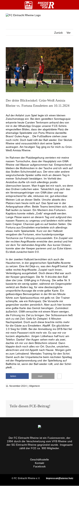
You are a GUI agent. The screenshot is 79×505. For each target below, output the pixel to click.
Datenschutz (66, 478)
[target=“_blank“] (28, 5)
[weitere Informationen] (59, 376)
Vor (69, 32)
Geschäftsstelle (39, 459)
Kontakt (39, 463)
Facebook (39, 466)
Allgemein (34, 386)
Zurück (58, 32)
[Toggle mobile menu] (71, 18)
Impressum (52, 478)
